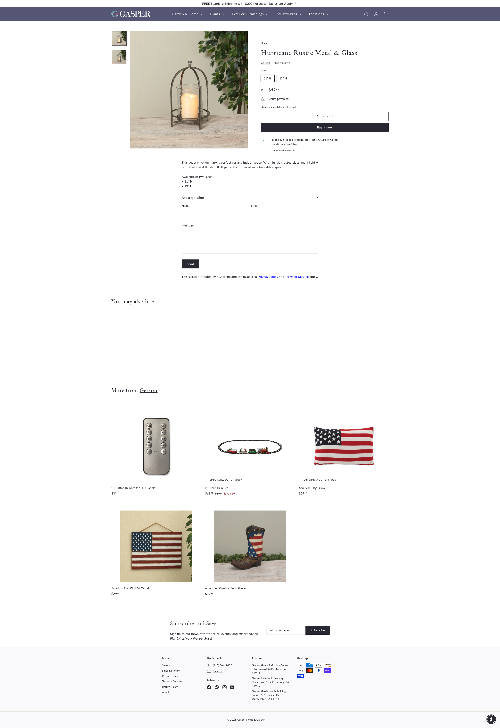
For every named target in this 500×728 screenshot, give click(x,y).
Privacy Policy (268, 276)
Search (166, 665)
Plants (215, 14)
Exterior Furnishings (248, 14)
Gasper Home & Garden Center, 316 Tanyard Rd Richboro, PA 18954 (270, 669)
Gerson (265, 62)
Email (254, 205)
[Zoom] (189, 89)
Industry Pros (287, 14)
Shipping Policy (171, 670)
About (165, 692)
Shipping (266, 106)
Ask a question (193, 198)
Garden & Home (185, 14)
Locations (317, 14)
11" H (267, 78)
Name (185, 205)
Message (188, 225)
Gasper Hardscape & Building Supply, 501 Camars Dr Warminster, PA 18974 (269, 695)
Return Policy (170, 686)
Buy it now (325, 127)
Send (190, 264)
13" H (283, 78)
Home (264, 43)
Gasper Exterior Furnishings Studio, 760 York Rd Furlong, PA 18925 (270, 682)
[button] (491, 719)
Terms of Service (297, 276)
